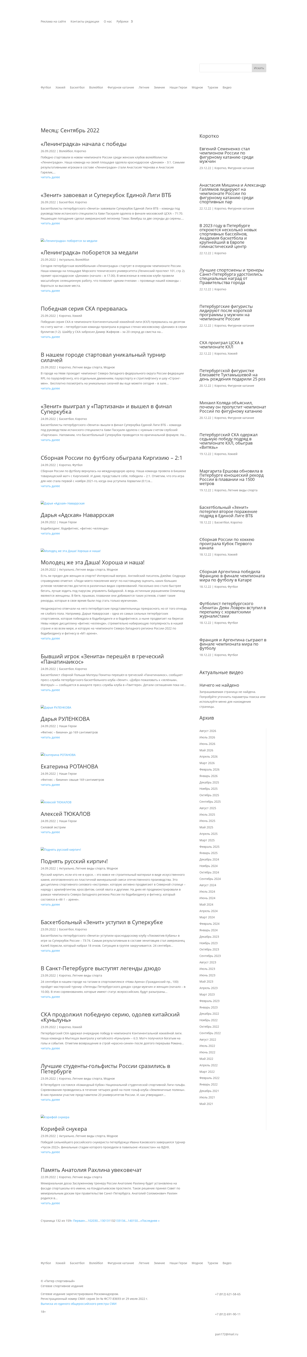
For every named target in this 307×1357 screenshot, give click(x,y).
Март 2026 (207, 763)
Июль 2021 (207, 1097)
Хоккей (77, 316)
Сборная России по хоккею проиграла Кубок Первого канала (226, 544)
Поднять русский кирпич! (74, 861)
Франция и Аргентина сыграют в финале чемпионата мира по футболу (232, 644)
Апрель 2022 (208, 1065)
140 (130, 1221)
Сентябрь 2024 (210, 879)
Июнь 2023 (207, 975)
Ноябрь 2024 (208, 866)
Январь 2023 (208, 1007)
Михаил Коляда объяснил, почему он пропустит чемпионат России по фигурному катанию (232, 407)
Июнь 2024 (207, 898)
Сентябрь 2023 (210, 956)
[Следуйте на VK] (254, 21)
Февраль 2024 (209, 924)
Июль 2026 (207, 737)
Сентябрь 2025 (210, 802)
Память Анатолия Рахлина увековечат (91, 1170)
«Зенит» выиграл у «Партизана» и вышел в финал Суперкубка (106, 408)
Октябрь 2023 (209, 949)
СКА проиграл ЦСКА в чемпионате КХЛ (221, 345)
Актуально (66, 260)
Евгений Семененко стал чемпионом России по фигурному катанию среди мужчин (226, 155)
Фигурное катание (241, 168)
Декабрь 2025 (209, 782)
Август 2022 (207, 1039)
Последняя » (151, 1221)
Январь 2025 (208, 853)
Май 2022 (206, 1059)
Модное (109, 367)
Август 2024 (207, 885)
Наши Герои (68, 522)
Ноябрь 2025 (208, 789)
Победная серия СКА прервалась (84, 308)
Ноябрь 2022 (208, 1020)
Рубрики (122, 21)
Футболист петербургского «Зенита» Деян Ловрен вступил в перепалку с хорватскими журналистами (232, 610)
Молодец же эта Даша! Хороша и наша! (93, 562)
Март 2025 (207, 840)
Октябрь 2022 (209, 1026)
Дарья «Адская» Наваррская (77, 515)
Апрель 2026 (208, 756)
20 (92, 1221)
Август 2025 (207, 808)
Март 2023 (207, 994)
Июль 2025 (207, 814)
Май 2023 (206, 981)
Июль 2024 (207, 891)
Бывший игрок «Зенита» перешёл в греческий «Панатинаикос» (102, 658)
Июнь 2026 (207, 744)
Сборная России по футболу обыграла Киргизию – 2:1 (112, 457)
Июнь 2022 (207, 1052)
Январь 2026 (208, 776)
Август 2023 (207, 962)
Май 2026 (206, 750)
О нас (108, 21)
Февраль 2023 (209, 1001)
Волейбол (66, 151)
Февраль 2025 (209, 847)
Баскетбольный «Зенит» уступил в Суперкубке (102, 922)
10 (89, 1221)
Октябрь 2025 (209, 795)
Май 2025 (206, 827)
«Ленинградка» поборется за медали (89, 252)
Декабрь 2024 (209, 859)
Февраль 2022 (209, 1078)
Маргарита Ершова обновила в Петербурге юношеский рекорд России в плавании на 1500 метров (231, 477)
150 (135, 1221)
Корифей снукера (64, 1128)
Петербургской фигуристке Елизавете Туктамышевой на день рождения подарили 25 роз (232, 375)
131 (107, 1221)
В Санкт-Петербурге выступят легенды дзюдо (101, 968)
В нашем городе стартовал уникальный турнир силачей (103, 357)
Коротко (80, 151)
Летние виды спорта (87, 367)
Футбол (77, 465)
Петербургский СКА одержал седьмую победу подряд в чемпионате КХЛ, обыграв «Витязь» (228, 441)
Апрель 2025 (208, 834)
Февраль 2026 (209, 769)
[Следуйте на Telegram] (263, 21)
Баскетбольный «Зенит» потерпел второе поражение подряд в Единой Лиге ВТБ (228, 511)
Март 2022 (207, 1072)
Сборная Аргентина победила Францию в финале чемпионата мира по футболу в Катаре (232, 576)
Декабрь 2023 (209, 937)
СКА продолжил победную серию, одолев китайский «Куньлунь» (110, 1017)
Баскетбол (66, 202)
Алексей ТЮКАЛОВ (65, 813)
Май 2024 (206, 904)
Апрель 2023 (208, 988)
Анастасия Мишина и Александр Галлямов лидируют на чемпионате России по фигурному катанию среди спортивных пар (232, 193)
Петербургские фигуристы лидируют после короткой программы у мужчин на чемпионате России (226, 312)
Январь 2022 (208, 1084)
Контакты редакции (85, 21)
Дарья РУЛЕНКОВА (65, 719)
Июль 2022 (207, 1046)
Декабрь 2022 (209, 1014)
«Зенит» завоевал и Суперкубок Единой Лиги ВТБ (106, 195)
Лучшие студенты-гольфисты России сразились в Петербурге (105, 1068)
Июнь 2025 (207, 821)
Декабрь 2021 (209, 1091)
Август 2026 (207, 731)
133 (117, 1221)
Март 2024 (207, 917)
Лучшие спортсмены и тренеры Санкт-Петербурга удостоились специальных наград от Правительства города (231, 276)
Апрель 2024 (208, 911)
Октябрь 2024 (209, 872)
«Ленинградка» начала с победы (84, 144)
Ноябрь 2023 (208, 943)
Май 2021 (206, 1104)
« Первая (77, 1221)
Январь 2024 (208, 930)
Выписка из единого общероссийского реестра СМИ (79, 1304)
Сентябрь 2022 (210, 1033)
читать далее (50, 177)
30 (96, 1221)
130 (102, 1221)
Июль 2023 (207, 969)
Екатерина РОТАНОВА (69, 766)
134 (122, 1221)
